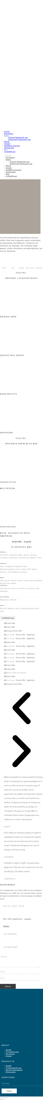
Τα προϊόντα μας (12, 1052)
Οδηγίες (6, 926)
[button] (21, 708)
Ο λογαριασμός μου (13, 1068)
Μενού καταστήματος (14, 1070)
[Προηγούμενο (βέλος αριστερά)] (1, 1099)
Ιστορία (9, 1056)
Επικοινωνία (11, 1072)
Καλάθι (8, 1066)
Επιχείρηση (10, 1054)
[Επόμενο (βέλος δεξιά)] (3, 1099)
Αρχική (8, 1050)
